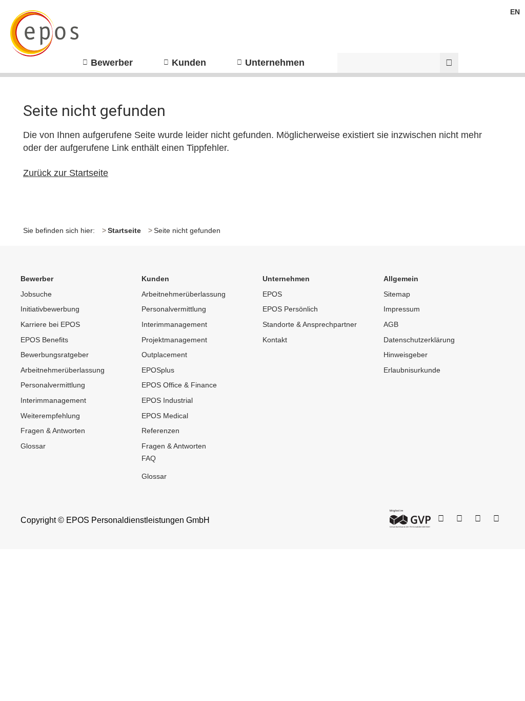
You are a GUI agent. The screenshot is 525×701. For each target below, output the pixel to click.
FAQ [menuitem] (149, 458)
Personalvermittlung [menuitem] (53, 385)
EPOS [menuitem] (272, 294)
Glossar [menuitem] (33, 446)
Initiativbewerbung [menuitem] (50, 309)
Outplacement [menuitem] (164, 354)
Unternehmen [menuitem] (275, 62)
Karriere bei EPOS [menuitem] (50, 324)
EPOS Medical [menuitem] (165, 416)
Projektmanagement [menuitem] (174, 340)
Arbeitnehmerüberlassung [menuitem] (63, 370)
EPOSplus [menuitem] (158, 370)
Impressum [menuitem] (401, 309)
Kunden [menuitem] (189, 62)
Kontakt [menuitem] (274, 340)
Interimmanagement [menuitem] (53, 400)
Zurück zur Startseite (65, 173)
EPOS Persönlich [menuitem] (290, 309)
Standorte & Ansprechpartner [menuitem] (309, 324)
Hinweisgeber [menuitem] (405, 354)
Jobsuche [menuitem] (36, 294)
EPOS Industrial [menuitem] (167, 400)
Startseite (124, 230)
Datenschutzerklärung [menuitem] (419, 340)
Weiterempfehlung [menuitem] (50, 416)
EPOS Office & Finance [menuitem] (179, 385)
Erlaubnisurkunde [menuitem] (411, 370)
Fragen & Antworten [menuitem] (53, 430)
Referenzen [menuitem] (160, 430)
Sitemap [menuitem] (396, 294)
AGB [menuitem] (390, 324)
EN (515, 12)
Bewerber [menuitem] (112, 62)
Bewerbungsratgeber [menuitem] (55, 354)
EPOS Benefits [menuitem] (44, 340)
